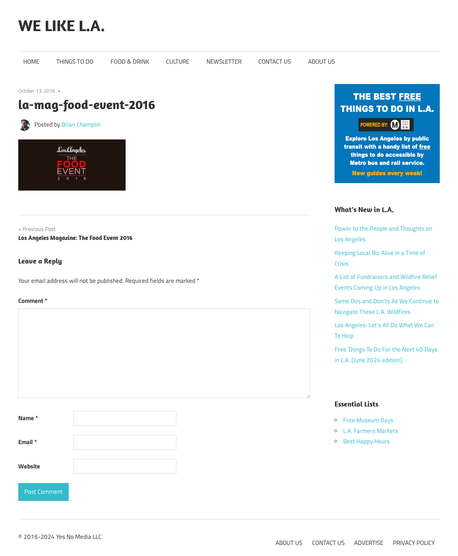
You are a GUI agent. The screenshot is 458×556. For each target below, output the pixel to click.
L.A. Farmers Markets (370, 431)
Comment (32, 300)
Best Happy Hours (366, 441)
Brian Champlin (81, 124)
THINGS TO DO (74, 61)
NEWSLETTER (224, 61)
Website (29, 466)
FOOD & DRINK (130, 61)
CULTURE (177, 61)
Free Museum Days (368, 420)
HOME (31, 61)
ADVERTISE (368, 542)
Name (28, 418)
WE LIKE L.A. (61, 25)
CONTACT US (274, 61)
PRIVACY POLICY (414, 542)
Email (27, 442)
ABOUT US (321, 61)
